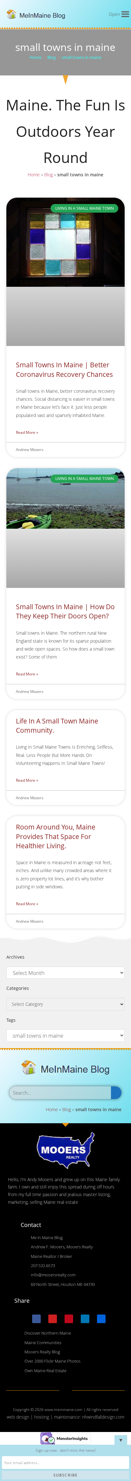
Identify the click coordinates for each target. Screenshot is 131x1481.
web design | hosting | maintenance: (44, 1417)
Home (34, 175)
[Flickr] (101, 1319)
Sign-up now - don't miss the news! (66, 1450)
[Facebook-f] (36, 1319)
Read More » (27, 432)
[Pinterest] (69, 1319)
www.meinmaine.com (63, 1409)
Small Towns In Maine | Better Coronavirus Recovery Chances (64, 369)
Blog (48, 175)
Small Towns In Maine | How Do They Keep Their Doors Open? (65, 611)
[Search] (116, 1092)
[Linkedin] (85, 1319)
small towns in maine (81, 57)
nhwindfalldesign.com (103, 1417)
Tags (11, 1020)
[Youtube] (52, 1319)
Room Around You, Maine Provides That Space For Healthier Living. (55, 836)
